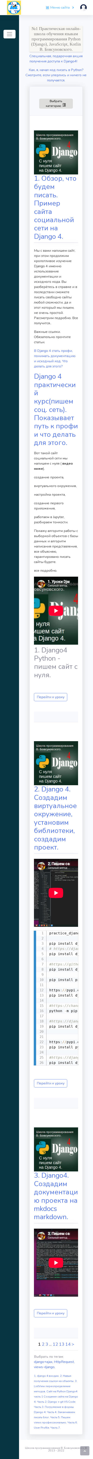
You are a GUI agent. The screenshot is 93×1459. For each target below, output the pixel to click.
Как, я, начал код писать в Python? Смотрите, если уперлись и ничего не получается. (56, 75)
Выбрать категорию (59, 103)
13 (61, 1344)
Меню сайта (60, 7)
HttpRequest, (64, 1361)
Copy (72, 935)
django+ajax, (44, 1361)
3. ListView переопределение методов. (55, 1386)
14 (68, 1344)
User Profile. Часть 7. (47, 1428)
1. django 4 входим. (47, 1376)
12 (55, 1344)
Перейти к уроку (50, 697)
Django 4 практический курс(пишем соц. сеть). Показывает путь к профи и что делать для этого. (56, 409)
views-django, (44, 1367)
